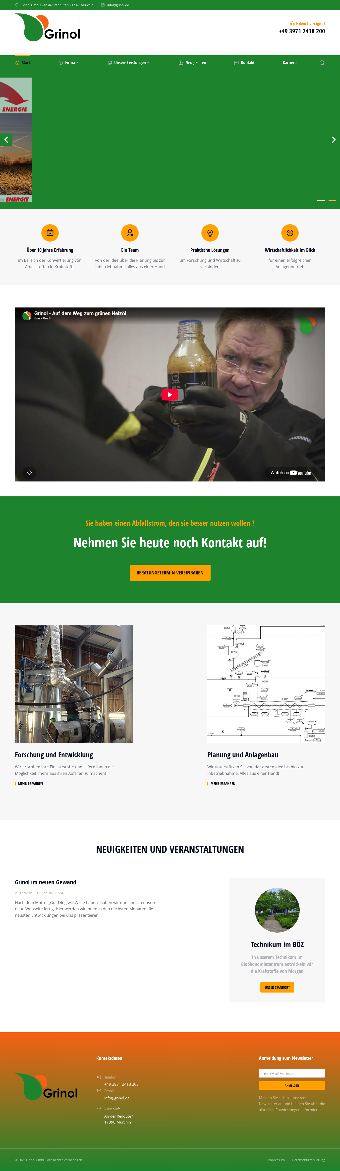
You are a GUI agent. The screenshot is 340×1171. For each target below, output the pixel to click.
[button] (321, 200)
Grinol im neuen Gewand (45, 882)
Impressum (276, 1160)
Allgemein (23, 892)
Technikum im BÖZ (277, 944)
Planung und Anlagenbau (243, 754)
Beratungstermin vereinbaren (170, 572)
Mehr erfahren (30, 783)
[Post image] (74, 684)
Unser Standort (277, 987)
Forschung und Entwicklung (54, 754)
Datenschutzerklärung (308, 1160)
